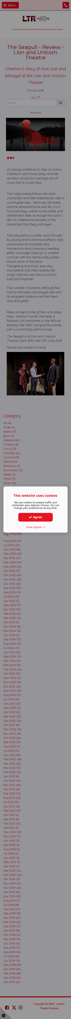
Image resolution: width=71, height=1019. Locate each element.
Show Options (35, 527)
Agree (37, 517)
